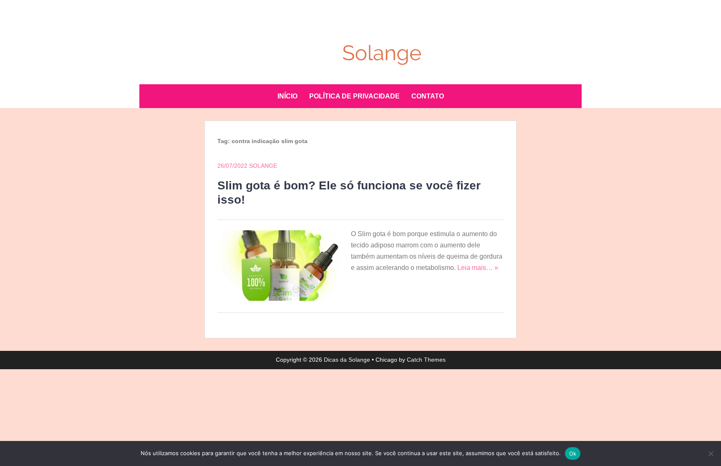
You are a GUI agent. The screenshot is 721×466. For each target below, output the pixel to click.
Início (287, 96)
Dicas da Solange (347, 359)
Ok (573, 453)
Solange (263, 165)
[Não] (710, 453)
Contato (427, 96)
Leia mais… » (477, 267)
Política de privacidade (354, 96)
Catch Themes (426, 359)
